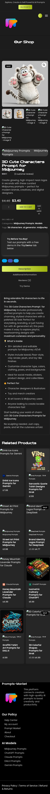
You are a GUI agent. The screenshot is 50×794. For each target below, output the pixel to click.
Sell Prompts (25, 7)
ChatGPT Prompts (14, 753)
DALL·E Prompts (12, 761)
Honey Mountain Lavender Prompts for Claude (12, 593)
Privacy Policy (9, 785)
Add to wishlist (39, 207)
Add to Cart (25, 207)
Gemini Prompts (13, 765)
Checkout (9, 736)
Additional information (25, 274)
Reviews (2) (24, 280)
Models (38, 223)
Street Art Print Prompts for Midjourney (11, 542)
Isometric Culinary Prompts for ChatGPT (35, 593)
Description (25, 268)
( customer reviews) (24, 174)
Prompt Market (12, 728)
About (7, 732)
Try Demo (25, 286)
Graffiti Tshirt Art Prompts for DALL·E (11, 648)
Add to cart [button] (12, 507)
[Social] (26, 708)
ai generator (29, 227)
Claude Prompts (13, 757)
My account (11, 724)
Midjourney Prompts (24, 223)
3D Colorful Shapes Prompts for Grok (35, 649)
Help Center (10, 720)
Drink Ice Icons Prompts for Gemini (11, 483)
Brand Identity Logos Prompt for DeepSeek (37, 542)
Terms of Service (28, 785)
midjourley (42, 227)
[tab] (25, 269)
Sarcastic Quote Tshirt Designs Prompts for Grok (38, 488)
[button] (44, 65)
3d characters (15, 227)
